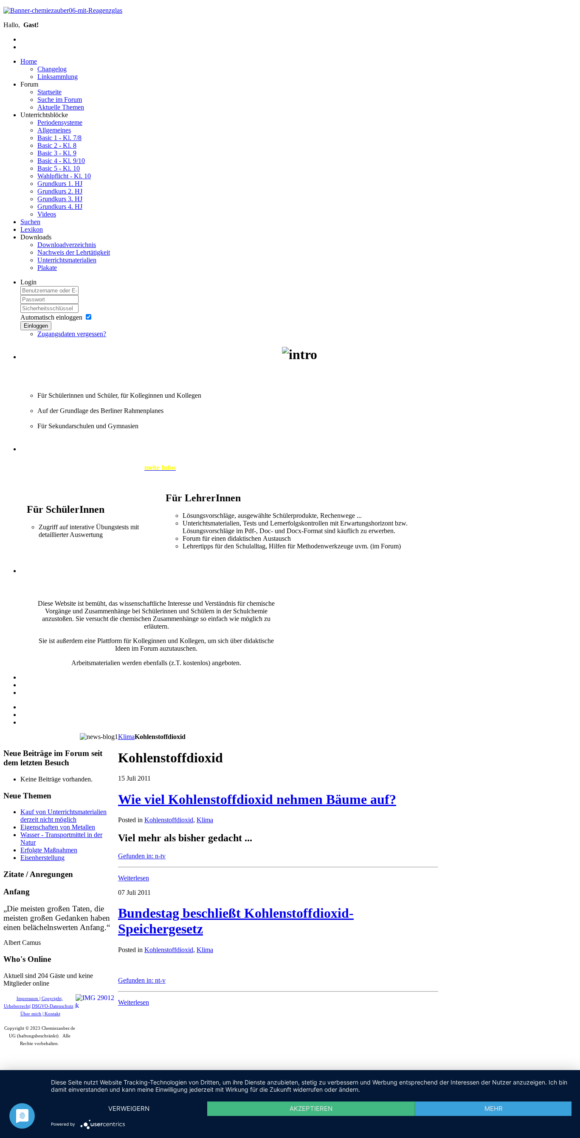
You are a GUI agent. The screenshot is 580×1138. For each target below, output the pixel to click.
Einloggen (36, 326)
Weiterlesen (133, 878)
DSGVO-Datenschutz (52, 1006)
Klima (126, 736)
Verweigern (128, 1108)
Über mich (30, 1014)
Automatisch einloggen (51, 317)
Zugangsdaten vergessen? (71, 333)
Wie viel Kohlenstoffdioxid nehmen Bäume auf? (257, 799)
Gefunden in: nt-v (142, 980)
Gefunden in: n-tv (142, 856)
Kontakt (52, 1014)
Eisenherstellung (42, 857)
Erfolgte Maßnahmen (48, 850)
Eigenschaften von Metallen (57, 827)
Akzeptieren (311, 1108)
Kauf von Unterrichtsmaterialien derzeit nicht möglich (63, 815)
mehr (493, 1108)
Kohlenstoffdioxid (168, 819)
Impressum (28, 998)
